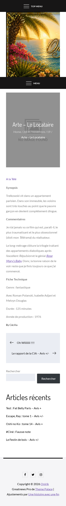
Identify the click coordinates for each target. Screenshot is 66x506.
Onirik (45, 484)
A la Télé (11, 179)
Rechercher (13, 371)
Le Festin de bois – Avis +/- (22, 439)
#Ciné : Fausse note (18, 431)
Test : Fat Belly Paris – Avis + (23, 408)
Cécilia (13, 324)
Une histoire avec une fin (43, 494)
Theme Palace (44, 489)
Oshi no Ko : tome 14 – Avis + (24, 424)
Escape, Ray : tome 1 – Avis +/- (25, 416)
